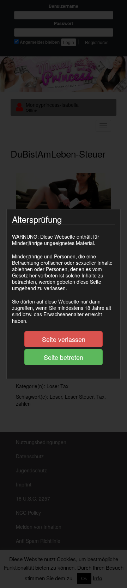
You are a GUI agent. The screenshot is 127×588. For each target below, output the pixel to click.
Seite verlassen (63, 339)
